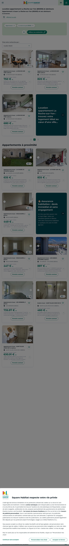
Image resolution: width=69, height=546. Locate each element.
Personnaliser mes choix (39, 540)
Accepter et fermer (59, 540)
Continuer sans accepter (11, 539)
